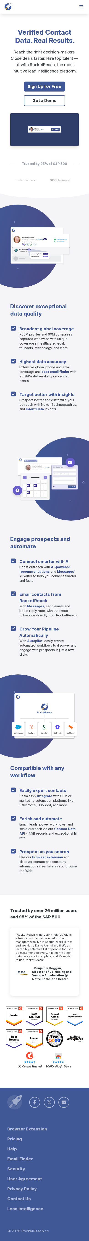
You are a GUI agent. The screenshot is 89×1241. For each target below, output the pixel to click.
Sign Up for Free (44, 86)
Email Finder (20, 1158)
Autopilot (34, 641)
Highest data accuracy (42, 361)
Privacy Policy (22, 1188)
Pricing (14, 1139)
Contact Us (19, 1198)
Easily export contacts (42, 790)
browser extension (47, 857)
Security (16, 1168)
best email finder (56, 372)
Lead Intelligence (25, 1208)
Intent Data (35, 409)
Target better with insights (47, 394)
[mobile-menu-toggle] (81, 7)
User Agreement (24, 1178)
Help (12, 1149)
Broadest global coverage (46, 328)
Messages (35, 606)
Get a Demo (44, 100)
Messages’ (66, 571)
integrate (44, 796)
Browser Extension (27, 1129)
